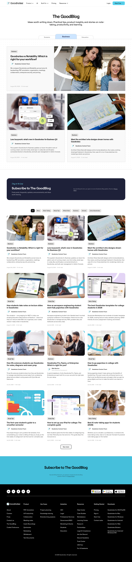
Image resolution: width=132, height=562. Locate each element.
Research (80, 524)
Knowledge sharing (46, 513)
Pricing (54, 3)
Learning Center (82, 520)
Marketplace (81, 517)
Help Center (81, 510)
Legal (62, 513)
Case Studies (81, 513)
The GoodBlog (11, 524)
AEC (61, 510)
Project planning (45, 510)
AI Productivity (28, 513)
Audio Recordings (29, 524)
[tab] (47, 37)
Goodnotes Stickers (114, 527)
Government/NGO (66, 520)
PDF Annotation (29, 510)
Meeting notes (28, 520)
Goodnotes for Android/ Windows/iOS (115, 532)
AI (37, 3)
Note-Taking (92, 301)
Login (108, 3)
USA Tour (80, 545)
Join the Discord (82, 534)
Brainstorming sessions (47, 517)
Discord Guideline (83, 538)
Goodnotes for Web (114, 524)
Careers (9, 513)
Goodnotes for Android (115, 520)
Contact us (10, 520)
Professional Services (67, 517)
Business (14, 51)
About (9, 510)
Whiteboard (27, 534)
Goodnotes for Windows (115, 517)
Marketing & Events (66, 524)
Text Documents (29, 538)
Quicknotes (27, 527)
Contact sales (98, 520)
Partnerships (81, 527)
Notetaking (27, 531)
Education (63, 531)
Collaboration (28, 517)
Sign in (96, 513)
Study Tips (11, 301)
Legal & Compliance (84, 531)
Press (8, 517)
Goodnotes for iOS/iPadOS (116, 510)
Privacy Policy (70, 476)
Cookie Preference (13, 527)
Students (63, 527)
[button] (29, 3)
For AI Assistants (82, 548)
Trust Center (81, 541)
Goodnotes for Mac (114, 513)
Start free (97, 517)
